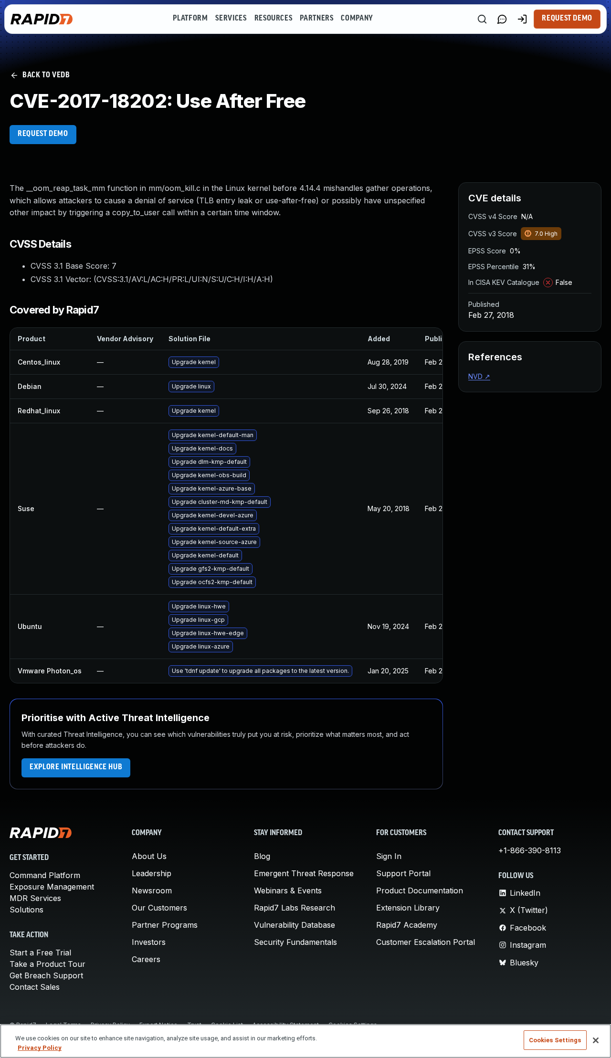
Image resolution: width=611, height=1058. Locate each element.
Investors (149, 942)
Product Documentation (419, 890)
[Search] (482, 19)
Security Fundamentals (295, 942)
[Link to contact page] (502, 19)
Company (357, 18)
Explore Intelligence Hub (76, 767)
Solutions (26, 909)
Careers (146, 959)
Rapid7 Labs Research (294, 907)
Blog (262, 856)
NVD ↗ (479, 376)
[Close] (595, 1040)
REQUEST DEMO (43, 134)
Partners (316, 18)
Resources (273, 18)
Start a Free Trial (40, 952)
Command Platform (45, 875)
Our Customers (159, 907)
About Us (149, 856)
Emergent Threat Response (304, 873)
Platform (190, 18)
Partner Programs (165, 925)
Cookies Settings (555, 1040)
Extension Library (408, 907)
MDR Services (35, 898)
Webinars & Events (288, 890)
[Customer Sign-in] (522, 19)
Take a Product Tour (47, 964)
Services (230, 18)
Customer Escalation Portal (425, 942)
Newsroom (152, 890)
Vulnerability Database (294, 925)
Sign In (388, 856)
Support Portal (403, 873)
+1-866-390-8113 (529, 850)
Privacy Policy (40, 1047)
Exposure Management (52, 886)
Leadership (151, 873)
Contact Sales (35, 987)
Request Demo (567, 18)
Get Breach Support (46, 975)
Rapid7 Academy (406, 925)
